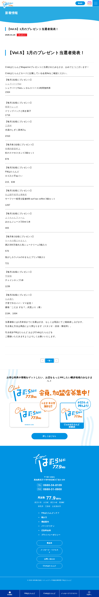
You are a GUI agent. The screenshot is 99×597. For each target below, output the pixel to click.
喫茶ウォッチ (11, 107)
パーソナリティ (48, 526)
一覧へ (49, 361)
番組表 (80, 3)
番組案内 (45, 522)
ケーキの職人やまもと (16, 241)
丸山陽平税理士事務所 (16, 195)
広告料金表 (46, 530)
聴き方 (44, 517)
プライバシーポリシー (50, 535)
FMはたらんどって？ (50, 513)
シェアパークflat (13, 84)
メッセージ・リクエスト (49, 551)
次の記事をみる (56, 360)
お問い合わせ (49, 559)
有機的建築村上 (12, 149)
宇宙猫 (8, 276)
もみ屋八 (9, 299)
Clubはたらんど (49, 566)
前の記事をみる (42, 360)
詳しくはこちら (49, 436)
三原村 (8, 126)
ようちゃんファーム (15, 218)
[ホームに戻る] (7, 4)
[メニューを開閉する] (96, 3)
